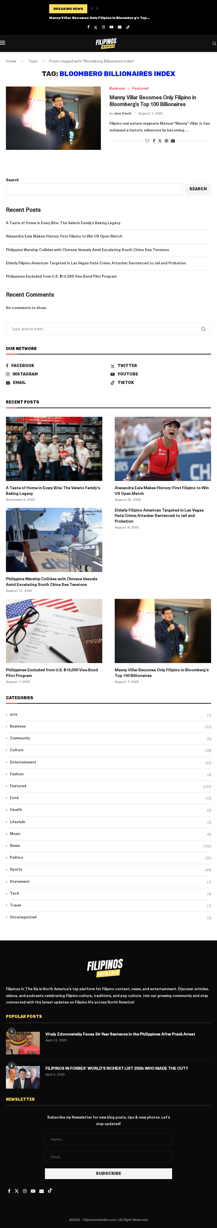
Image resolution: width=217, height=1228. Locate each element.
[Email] (119, 27)
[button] (92, 8)
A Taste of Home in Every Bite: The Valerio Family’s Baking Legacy (63, 223)
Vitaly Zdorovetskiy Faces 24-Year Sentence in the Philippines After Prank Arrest (120, 1034)
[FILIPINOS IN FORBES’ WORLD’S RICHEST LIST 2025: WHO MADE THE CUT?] (23, 1077)
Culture (110, 750)
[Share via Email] (173, 141)
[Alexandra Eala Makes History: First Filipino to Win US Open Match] (163, 449)
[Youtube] (111, 27)
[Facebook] (88, 27)
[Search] (214, 43)
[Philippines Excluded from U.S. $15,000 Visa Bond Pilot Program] (54, 631)
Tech (110, 893)
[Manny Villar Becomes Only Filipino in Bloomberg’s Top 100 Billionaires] (53, 118)
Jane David (122, 113)
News (110, 846)
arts (110, 714)
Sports (110, 869)
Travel (110, 905)
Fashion (110, 774)
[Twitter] (95, 27)
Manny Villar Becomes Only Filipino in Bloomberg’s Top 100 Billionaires (162, 673)
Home (11, 61)
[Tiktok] (128, 27)
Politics (110, 857)
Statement (110, 881)
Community (110, 738)
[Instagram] (103, 27)
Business (110, 726)
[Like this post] (147, 141)
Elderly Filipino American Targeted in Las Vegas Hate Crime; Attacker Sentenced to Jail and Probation (96, 263)
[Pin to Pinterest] (166, 141)
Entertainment (110, 762)
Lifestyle (110, 822)
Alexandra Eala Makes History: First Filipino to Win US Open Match (64, 236)
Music (110, 834)
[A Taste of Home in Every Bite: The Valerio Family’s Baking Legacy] (54, 449)
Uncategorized (110, 917)
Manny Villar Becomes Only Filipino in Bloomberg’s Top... (99, 18)
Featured (110, 786)
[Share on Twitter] (160, 140)
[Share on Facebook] (154, 141)
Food (110, 798)
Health (110, 810)
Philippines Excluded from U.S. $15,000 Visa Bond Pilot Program (61, 277)
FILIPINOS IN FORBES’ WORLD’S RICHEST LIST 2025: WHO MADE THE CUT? (116, 1069)
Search (12, 180)
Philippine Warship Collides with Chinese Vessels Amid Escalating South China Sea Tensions (87, 250)
